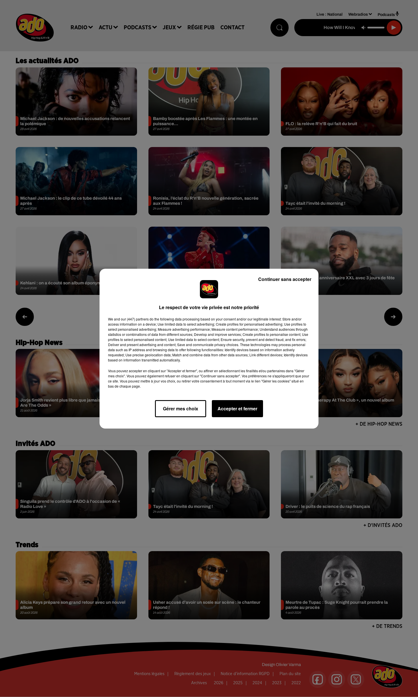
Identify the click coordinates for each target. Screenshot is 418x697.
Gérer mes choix (180, 408)
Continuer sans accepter (284, 279)
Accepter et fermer (237, 408)
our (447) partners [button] (135, 319)
